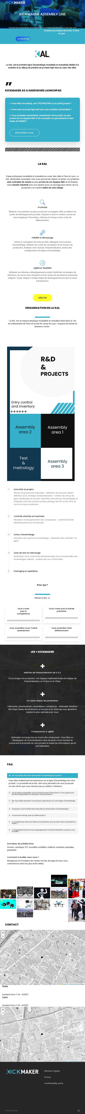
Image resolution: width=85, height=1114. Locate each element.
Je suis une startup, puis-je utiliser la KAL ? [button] (29, 815)
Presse (47, 1077)
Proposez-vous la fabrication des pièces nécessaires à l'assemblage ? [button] (40, 809)
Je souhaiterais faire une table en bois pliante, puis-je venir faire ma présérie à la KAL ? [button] (44, 823)
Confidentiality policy (53, 1083)
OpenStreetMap (73, 984)
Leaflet (65, 984)
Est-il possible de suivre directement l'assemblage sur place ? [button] (37, 775)
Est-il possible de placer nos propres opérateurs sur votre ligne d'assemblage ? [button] (43, 801)
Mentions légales (52, 1071)
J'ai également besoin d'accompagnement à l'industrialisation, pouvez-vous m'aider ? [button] (43, 831)
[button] (78, 3)
